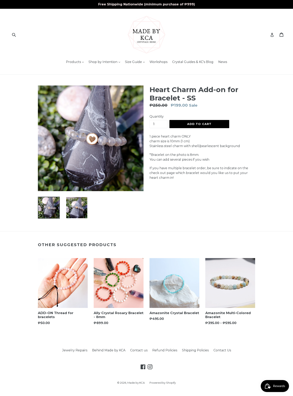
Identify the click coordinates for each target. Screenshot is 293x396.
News (222, 62)
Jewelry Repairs (74, 350)
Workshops (158, 62)
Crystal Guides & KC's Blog (192, 62)
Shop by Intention (105, 62)
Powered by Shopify (162, 382)
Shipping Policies (195, 350)
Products (76, 62)
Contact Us (222, 350)
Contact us (138, 350)
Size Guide (136, 62)
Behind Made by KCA (108, 350)
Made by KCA (136, 382)
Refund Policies (164, 350)
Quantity (156, 116)
